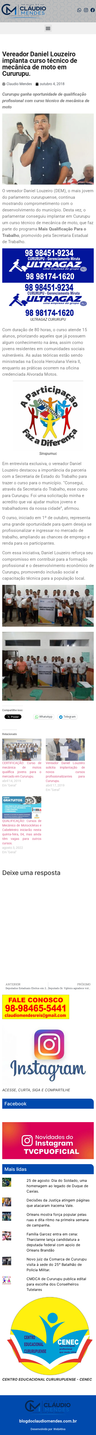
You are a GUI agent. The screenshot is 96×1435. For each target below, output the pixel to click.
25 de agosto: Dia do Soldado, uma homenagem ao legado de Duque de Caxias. (57, 1185)
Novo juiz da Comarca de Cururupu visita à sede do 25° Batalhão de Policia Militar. (57, 1264)
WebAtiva (59, 1429)
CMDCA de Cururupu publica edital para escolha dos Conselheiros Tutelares (56, 1284)
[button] (48, 28)
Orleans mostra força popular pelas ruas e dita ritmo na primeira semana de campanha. (58, 1219)
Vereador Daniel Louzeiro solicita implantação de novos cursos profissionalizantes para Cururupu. (65, 772)
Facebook (15, 1103)
